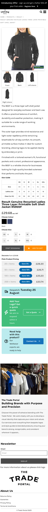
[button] (24, 477)
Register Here (31, 6)
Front (7, 85)
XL (16, 240)
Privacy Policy (5, 503)
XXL (27, 240)
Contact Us (31, 341)
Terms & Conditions (8, 506)
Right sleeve (7, 102)
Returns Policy (5, 496)
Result (19, 17)
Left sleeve (32, 85)
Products (11, 17)
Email (3, 449)
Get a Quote (31, 312)
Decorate (5, 255)
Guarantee (4, 499)
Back (20, 85)
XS (4, 234)
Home (2, 17)
